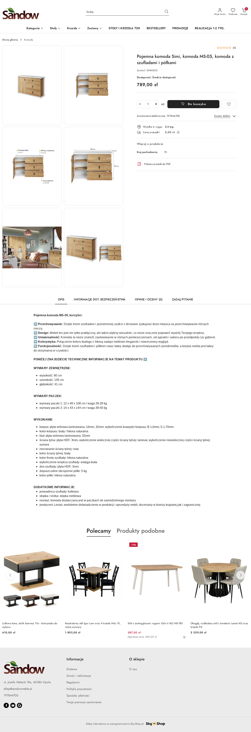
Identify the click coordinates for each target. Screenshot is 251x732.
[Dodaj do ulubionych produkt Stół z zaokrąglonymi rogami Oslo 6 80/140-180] (182, 545)
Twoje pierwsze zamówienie (84, 702)
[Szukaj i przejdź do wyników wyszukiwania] (166, 12)
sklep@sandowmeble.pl (18, 689)
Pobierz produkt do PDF (157, 164)
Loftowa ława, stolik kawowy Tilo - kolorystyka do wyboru (30, 625)
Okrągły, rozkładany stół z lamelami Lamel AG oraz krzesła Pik (219, 625)
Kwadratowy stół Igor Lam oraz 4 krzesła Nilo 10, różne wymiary (93, 625)
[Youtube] (12, 705)
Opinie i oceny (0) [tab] (148, 299)
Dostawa (72, 669)
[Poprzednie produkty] (10, 575)
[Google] (19, 705)
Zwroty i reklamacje (79, 676)
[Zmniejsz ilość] (140, 104)
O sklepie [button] (137, 659)
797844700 (11, 695)
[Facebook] (6, 705)
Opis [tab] (61, 299)
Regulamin (73, 682)
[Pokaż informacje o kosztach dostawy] (178, 132)
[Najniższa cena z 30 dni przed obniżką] (184, 637)
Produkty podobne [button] (141, 531)
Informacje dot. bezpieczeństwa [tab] (99, 299)
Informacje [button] (75, 659)
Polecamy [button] (99, 531)
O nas (133, 669)
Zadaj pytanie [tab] (182, 299)
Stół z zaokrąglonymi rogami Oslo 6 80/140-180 (155, 623)
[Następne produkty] (240, 575)
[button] (35, 28)
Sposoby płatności (78, 695)
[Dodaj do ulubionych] (229, 104)
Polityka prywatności (79, 689)
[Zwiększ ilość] (156, 104)
